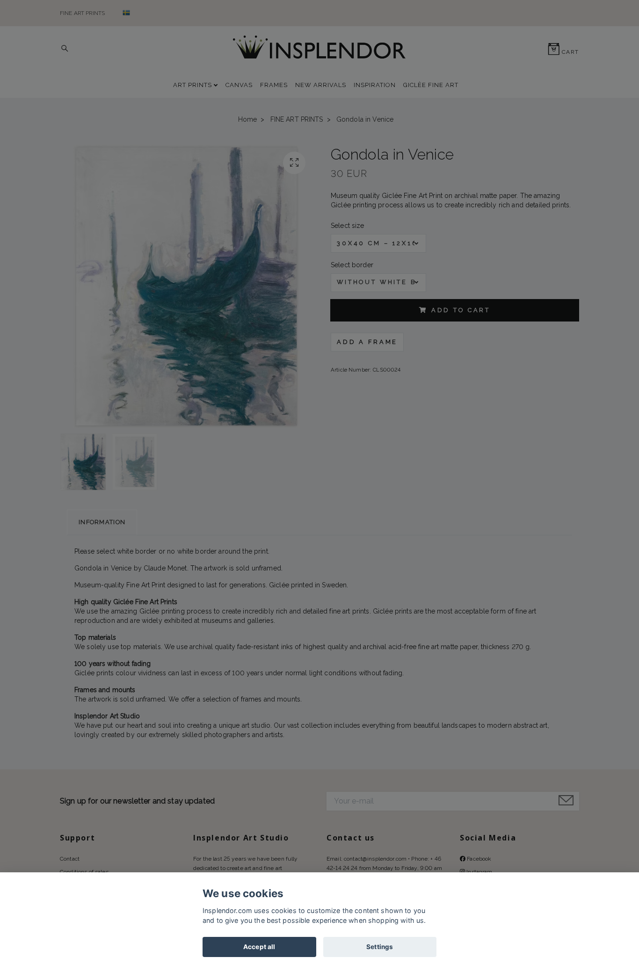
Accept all (259, 946)
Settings (379, 946)
